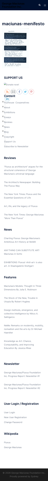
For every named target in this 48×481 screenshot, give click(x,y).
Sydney (34, 476)
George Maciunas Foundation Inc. (13, 5)
